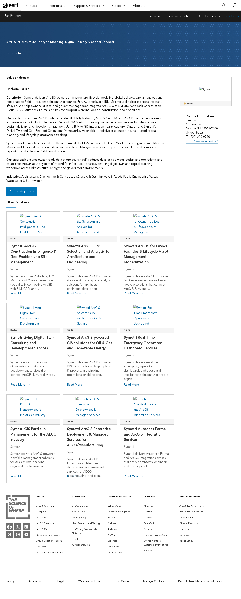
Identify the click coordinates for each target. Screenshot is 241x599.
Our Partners (207, 16)
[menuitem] (51, 506)
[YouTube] (26, 534)
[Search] (224, 5)
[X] (17, 526)
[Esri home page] (10, 5)
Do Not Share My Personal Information (201, 581)
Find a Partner (231, 16)
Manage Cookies (153, 581)
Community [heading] (79, 497)
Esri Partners (13, 16)
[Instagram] (17, 534)
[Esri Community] (9, 534)
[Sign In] (235, 5)
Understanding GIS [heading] (119, 497)
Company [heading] (149, 497)
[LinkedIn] (26, 526)
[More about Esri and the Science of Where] (18, 508)
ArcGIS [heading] (40, 497)
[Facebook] (9, 526)
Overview (153, 16)
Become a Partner (179, 16)
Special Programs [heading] (190, 497)
